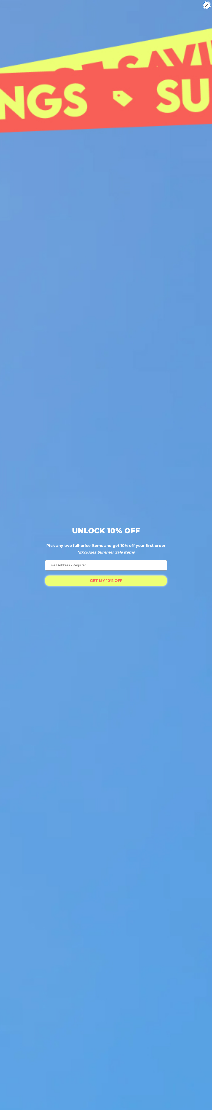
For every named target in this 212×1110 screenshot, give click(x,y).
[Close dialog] (206, 5)
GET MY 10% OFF (106, 580)
